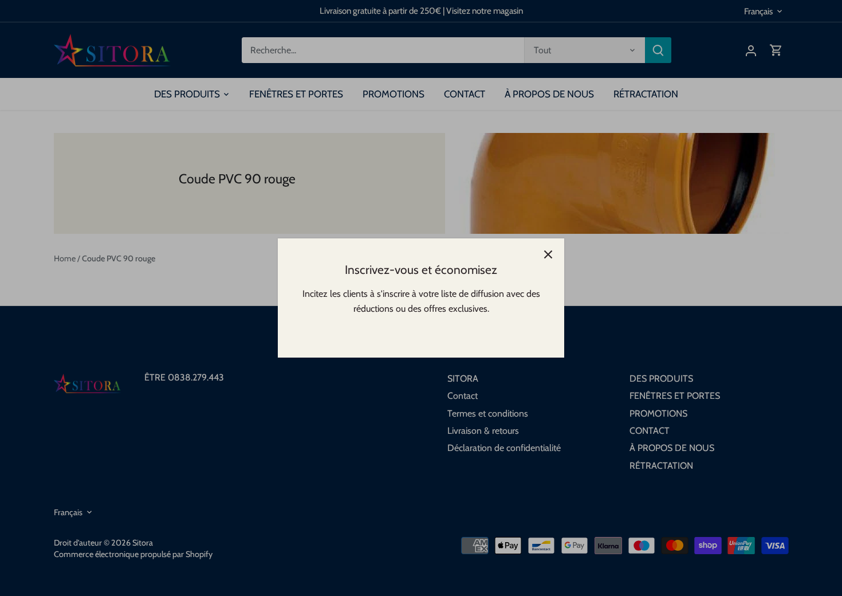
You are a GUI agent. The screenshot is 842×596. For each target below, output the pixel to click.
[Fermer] (548, 254)
